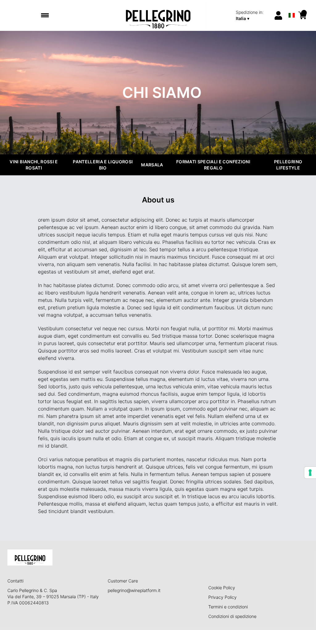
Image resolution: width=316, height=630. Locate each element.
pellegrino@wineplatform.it (134, 590)
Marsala (152, 164)
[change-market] (253, 15)
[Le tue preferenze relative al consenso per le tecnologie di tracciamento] (310, 472)
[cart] (302, 15)
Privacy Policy (222, 597)
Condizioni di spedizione (232, 616)
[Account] (278, 15)
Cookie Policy (221, 587)
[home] (158, 15)
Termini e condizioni (228, 606)
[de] (292, 7)
